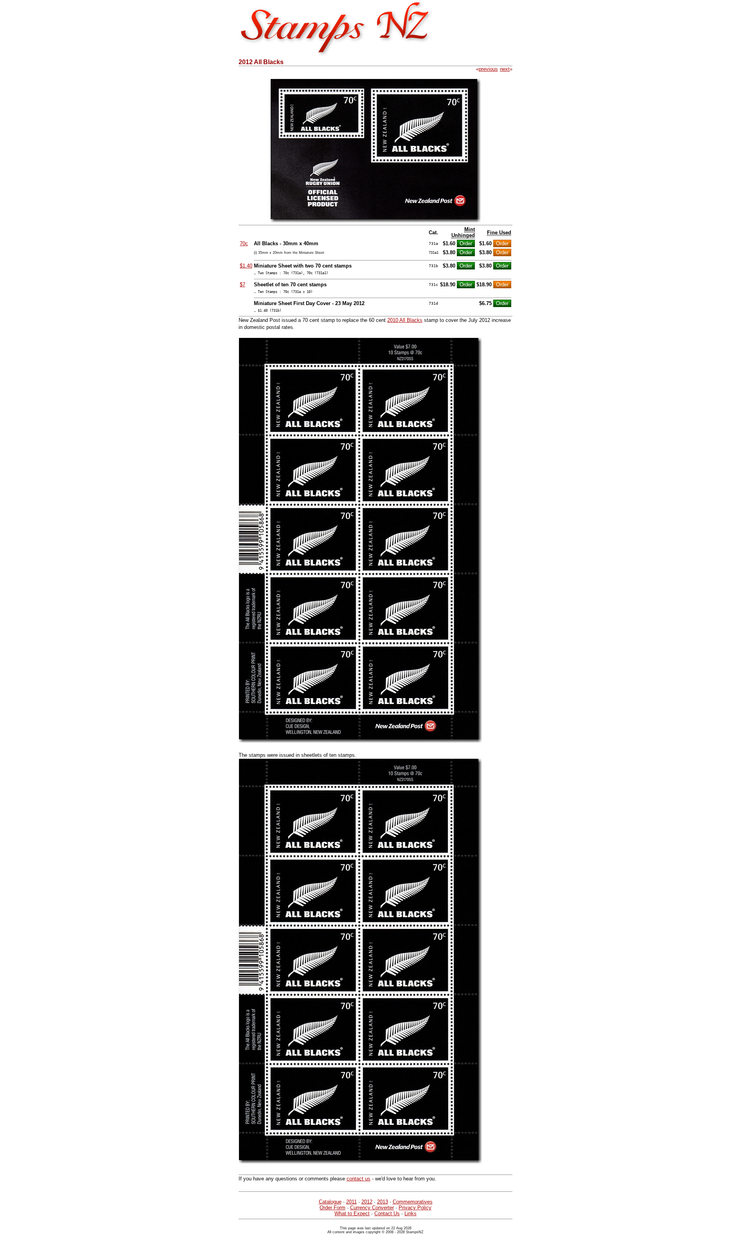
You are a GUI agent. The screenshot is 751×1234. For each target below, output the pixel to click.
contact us (358, 1179)
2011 (351, 1202)
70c (244, 243)
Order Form (332, 1208)
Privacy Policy (415, 1208)
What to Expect (352, 1213)
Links (410, 1213)
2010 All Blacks (404, 320)
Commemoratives (413, 1202)
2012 (366, 1202)
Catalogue (330, 1202)
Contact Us (387, 1213)
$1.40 (246, 266)
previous (488, 69)
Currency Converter (372, 1208)
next (505, 69)
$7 (242, 284)
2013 (382, 1202)
